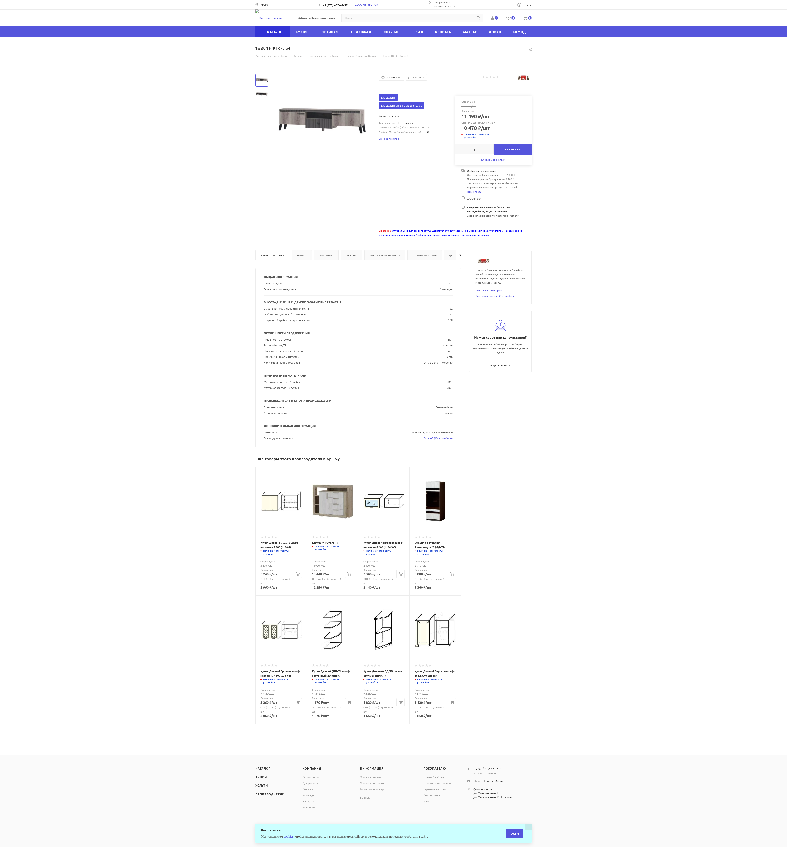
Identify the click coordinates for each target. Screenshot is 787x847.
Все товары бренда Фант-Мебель (494, 295)
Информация (372, 768)
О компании (311, 777)
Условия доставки (372, 783)
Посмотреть (474, 191)
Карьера (308, 801)
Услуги (261, 785)
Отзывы (351, 255)
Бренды (365, 797)
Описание (326, 255)
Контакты (309, 807)
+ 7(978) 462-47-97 (335, 5)
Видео (302, 255)
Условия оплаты (370, 777)
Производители (269, 794)
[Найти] (478, 18)
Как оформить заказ (385, 255)
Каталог (262, 768)
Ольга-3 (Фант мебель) (438, 438)
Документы (310, 783)
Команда (308, 795)
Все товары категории (488, 290)
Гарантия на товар (372, 789)
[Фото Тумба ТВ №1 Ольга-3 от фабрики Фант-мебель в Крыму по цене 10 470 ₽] (322, 120)
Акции (261, 777)
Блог (426, 801)
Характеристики (272, 255)
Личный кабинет (434, 777)
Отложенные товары (437, 783)
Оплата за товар (425, 255)
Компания (312, 768)
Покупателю (434, 768)
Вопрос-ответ (432, 795)
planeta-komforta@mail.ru (490, 781)
